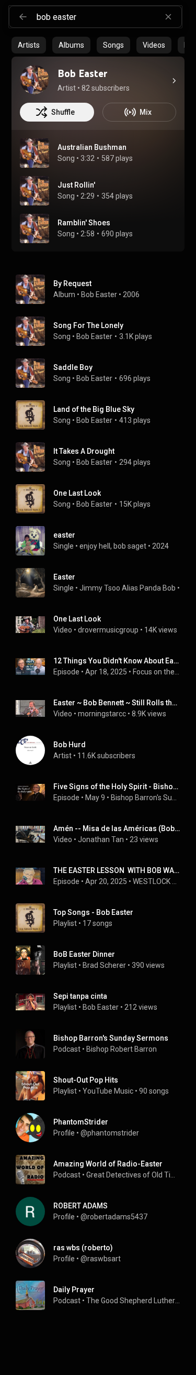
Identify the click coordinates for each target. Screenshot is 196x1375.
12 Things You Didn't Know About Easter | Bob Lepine (117, 661)
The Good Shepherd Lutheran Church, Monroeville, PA (133, 1300)
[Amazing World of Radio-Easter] (102, 1170)
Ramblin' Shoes (83, 223)
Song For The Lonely (88, 325)
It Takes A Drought (83, 451)
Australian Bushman (91, 147)
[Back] (23, 16)
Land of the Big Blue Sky (93, 409)
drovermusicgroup (108, 630)
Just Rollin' (76, 185)
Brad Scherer (104, 965)
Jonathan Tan (101, 839)
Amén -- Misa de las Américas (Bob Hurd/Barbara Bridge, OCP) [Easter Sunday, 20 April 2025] (117, 828)
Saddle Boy (73, 367)
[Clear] (168, 16)
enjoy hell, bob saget (112, 546)
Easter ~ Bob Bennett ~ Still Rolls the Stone (117, 703)
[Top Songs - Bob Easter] (102, 918)
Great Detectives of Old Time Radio (133, 1175)
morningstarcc (102, 714)
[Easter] (102, 583)
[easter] (102, 541)
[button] (34, 153)
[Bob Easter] (34, 79)
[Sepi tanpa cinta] (102, 1002)
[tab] (28, 45)
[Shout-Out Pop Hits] (102, 1086)
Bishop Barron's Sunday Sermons (146, 797)
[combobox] (109, 16)
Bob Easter (99, 294)
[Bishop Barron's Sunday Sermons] (102, 1044)
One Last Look (77, 493)
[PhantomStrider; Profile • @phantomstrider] (102, 1128)
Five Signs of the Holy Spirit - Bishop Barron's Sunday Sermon (117, 786)
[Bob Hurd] (102, 750)
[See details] (174, 80)
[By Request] (102, 289)
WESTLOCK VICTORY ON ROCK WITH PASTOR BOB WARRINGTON (157, 881)
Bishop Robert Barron (121, 1049)
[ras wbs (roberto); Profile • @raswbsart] (102, 1253)
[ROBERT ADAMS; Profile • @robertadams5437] (102, 1211)
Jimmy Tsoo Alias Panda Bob (127, 588)
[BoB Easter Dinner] (102, 960)
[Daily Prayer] (102, 1295)
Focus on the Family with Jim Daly (157, 672)
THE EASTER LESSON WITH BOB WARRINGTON (117, 870)
